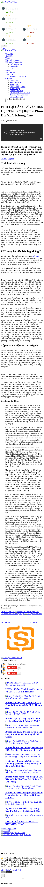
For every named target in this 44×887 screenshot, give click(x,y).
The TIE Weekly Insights (19, 95)
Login (3, 48)
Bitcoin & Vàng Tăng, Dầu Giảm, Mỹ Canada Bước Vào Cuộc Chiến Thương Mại (23, 705)
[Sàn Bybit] (5, 831)
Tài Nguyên (9, 74)
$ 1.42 (30, 40)
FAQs (12, 68)
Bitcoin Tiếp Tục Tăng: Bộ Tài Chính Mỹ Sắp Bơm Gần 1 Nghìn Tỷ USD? (22, 719)
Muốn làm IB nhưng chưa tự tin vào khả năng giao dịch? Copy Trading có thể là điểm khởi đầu (23, 763)
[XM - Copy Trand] (8, 829)
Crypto (11, 159)
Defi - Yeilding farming (18, 87)
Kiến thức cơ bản (16, 64)
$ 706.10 (11, 29)
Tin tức (7, 58)
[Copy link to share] (2, 123)
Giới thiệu (9, 56)
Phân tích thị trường (12, 60)
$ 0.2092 (32, 29)
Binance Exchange (16, 97)
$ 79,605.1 (12, 8)
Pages (7, 70)
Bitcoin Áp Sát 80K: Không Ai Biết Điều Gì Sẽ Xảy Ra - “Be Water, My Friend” (24, 748)
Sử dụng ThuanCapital (18, 76)
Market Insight (15, 89)
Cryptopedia (9, 78)
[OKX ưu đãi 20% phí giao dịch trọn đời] (16, 835)
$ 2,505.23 (12, 19)
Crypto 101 (14, 80)
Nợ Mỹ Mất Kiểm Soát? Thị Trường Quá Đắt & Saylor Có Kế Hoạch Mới (22, 809)
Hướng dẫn (14, 66)
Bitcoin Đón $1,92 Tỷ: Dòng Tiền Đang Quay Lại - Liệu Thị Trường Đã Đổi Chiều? (23, 734)
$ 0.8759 (11, 40)
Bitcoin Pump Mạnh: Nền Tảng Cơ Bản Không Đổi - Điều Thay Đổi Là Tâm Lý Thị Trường (24, 779)
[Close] (3, 875)
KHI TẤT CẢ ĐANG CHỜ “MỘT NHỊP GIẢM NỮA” (21, 822)
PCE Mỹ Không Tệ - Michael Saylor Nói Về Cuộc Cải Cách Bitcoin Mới (24, 690)
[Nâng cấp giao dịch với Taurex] (13, 833)
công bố (36, 256)
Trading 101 (14, 85)
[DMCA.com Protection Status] (6, 873)
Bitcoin (4, 159)
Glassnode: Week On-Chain (20, 93)
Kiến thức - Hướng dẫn (13, 62)
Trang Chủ (9, 54)
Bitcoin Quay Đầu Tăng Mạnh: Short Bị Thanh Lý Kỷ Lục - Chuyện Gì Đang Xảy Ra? (24, 795)
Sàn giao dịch (10, 72)
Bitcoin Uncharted (16, 91)
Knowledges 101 (16, 83)
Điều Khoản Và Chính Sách (11, 870)
